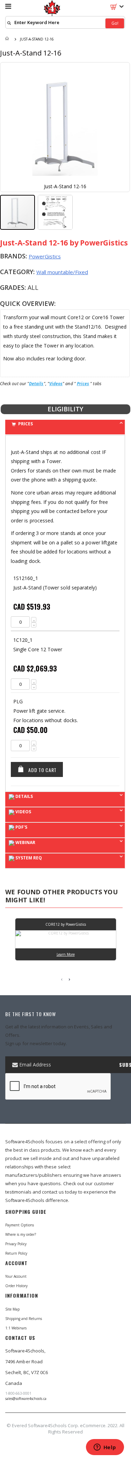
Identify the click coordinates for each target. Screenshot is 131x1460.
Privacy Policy (16, 1243)
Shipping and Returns (23, 1318)
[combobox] (65, 22)
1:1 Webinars (16, 1328)
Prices (83, 384)
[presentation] (69, 979)
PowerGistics (45, 256)
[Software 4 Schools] (52, 8)
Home (7, 39)
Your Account (16, 1276)
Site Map (12, 1309)
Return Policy (16, 1253)
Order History (16, 1285)
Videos (56, 384)
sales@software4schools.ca (25, 1398)
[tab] (65, 427)
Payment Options (19, 1225)
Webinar (24, 842)
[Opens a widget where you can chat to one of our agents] (105, 1448)
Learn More (66, 954)
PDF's (20, 827)
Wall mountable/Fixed (62, 272)
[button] (55, 212)
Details (36, 384)
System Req (28, 858)
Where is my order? (20, 1234)
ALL (33, 287)
